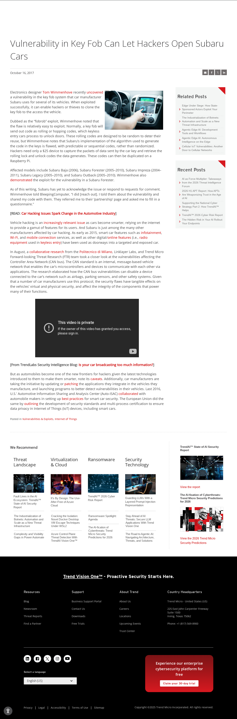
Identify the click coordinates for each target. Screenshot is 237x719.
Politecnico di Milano (95, 251)
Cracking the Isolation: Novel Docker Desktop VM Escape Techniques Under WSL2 (65, 521)
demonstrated (21, 180)
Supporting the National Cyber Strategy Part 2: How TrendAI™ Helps (199, 206)
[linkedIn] (224, 72)
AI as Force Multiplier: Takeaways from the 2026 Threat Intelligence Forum (200, 182)
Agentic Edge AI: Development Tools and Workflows (198, 131)
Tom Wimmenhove (57, 92)
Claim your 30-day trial (177, 682)
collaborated (128, 393)
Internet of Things (66, 419)
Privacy (28, 707)
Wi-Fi (14, 237)
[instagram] (57, 658)
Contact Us (78, 608)
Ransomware (101, 459)
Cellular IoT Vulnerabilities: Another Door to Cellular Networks (201, 148)
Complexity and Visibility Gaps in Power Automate (29, 535)
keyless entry (51, 242)
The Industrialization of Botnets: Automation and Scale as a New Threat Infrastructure (199, 121)
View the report (190, 486)
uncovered (95, 92)
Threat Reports (33, 616)
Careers (124, 608)
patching (71, 384)
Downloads (78, 616)
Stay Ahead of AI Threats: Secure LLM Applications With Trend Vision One (140, 521)
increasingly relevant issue (64, 222)
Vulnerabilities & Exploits (37, 419)
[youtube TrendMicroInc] (67, 658)
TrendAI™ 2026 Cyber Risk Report (202, 215)
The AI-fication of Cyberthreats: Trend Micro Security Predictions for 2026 (100, 532)
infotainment (151, 232)
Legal (41, 707)
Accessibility (58, 707)
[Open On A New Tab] (218, 72)
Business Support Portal (86, 601)
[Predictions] (201, 518)
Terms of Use (80, 707)
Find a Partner (32, 623)
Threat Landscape (25, 462)
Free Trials (78, 623)
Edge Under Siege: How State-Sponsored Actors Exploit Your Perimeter (198, 109)
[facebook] (211, 72)
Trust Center (127, 631)
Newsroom (30, 608)
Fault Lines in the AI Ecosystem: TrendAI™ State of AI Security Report (27, 495)
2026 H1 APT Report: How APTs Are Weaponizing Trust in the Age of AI (200, 194)
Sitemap (99, 707)
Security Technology (137, 462)
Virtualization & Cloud (64, 462)
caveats (96, 379)
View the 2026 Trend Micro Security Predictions (197, 539)
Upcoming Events (130, 623)
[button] (50, 681)
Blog (26, 601)
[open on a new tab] (47, 658)
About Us (125, 601)
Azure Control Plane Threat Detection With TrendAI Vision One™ (64, 537)
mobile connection (41, 237)
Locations (125, 616)
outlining (31, 403)
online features (119, 237)
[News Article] (205, 72)
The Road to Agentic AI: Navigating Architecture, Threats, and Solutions (140, 537)
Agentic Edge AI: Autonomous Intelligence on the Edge (198, 139)
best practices (73, 398)
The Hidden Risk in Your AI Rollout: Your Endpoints (201, 221)
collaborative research (46, 251)
